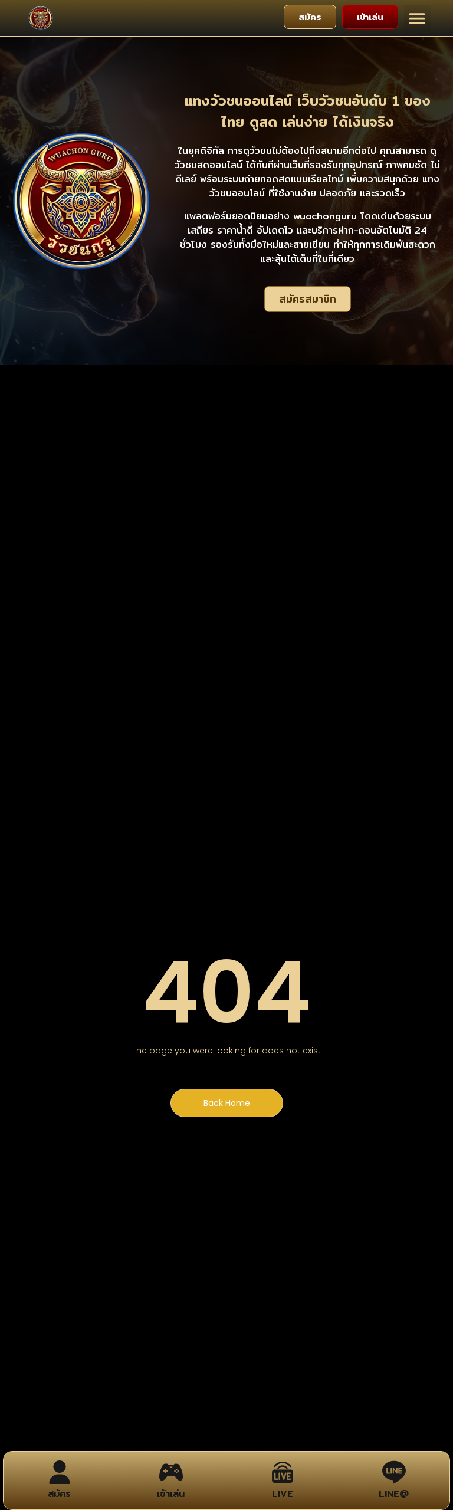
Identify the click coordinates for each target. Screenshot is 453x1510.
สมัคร (59, 1493)
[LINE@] (394, 1472)
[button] (417, 18)
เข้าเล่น (171, 1493)
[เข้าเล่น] (171, 1472)
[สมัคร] (59, 1472)
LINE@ (394, 1493)
